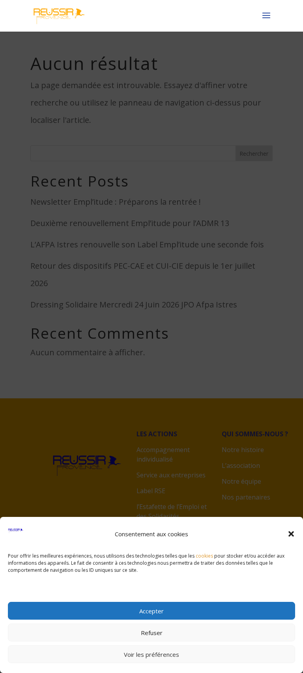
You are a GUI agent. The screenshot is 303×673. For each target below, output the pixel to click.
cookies (204, 555)
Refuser (152, 633)
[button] (291, 534)
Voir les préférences (151, 654)
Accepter (151, 611)
